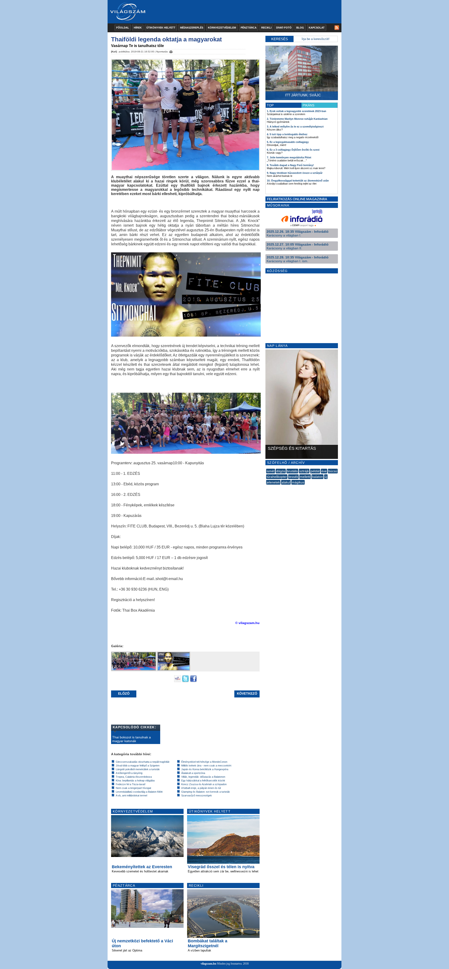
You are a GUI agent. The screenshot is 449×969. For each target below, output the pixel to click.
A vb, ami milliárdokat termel (131, 795)
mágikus (298, 482)
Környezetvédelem (222, 27)
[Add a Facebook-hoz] (193, 681)
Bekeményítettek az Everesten (142, 866)
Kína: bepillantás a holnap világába (135, 780)
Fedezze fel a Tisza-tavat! (130, 784)
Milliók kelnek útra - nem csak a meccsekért (206, 765)
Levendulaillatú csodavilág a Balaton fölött (139, 791)
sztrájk (304, 471)
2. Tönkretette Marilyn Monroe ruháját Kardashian (297, 118)
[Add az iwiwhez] (177, 681)
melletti (305, 477)
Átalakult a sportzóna (193, 773)
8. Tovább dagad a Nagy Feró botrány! (290, 165)
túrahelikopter (277, 477)
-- (266, 487)
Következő (247, 693)
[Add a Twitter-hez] (185, 681)
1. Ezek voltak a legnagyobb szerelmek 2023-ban (296, 111)
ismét (271, 471)
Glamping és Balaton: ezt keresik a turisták (205, 791)
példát (315, 471)
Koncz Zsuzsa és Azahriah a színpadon (204, 784)
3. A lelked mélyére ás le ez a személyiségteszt (295, 126)
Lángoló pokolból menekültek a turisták (138, 769)
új (326, 477)
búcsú (332, 471)
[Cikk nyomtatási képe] (171, 51)
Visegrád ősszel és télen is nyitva (221, 866)
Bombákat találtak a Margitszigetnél (207, 943)
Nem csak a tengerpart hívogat (133, 788)
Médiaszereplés (191, 27)
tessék (293, 477)
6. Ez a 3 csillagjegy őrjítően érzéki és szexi (293, 149)
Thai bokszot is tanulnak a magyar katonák (131, 739)
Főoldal (122, 27)
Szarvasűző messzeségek (196, 795)
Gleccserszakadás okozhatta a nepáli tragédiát (142, 761)
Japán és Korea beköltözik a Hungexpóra (204, 769)
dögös (280, 471)
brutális (292, 471)
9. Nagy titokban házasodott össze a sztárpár (294, 172)
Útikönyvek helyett (160, 27)
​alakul (286, 482)
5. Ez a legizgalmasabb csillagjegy (288, 142)
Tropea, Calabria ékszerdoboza (134, 776)
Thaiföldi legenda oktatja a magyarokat (166, 39)
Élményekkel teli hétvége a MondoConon (204, 761)
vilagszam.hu (208, 963)
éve (324, 471)
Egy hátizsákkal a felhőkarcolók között (203, 780)
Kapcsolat (317, 27)
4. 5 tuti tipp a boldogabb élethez (287, 134)
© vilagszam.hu (247, 623)
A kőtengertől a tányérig (129, 773)
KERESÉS (279, 39)
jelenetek (273, 482)
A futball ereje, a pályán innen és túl (201, 788)
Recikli (266, 27)
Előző (124, 693)
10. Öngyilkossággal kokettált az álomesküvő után (298, 180)
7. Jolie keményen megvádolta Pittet (289, 157)
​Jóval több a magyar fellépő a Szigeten (137, 765)
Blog (300, 27)
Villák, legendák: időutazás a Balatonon (203, 776)
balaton (317, 477)
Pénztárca (249, 27)
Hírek (138, 27)
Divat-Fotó (284, 27)
